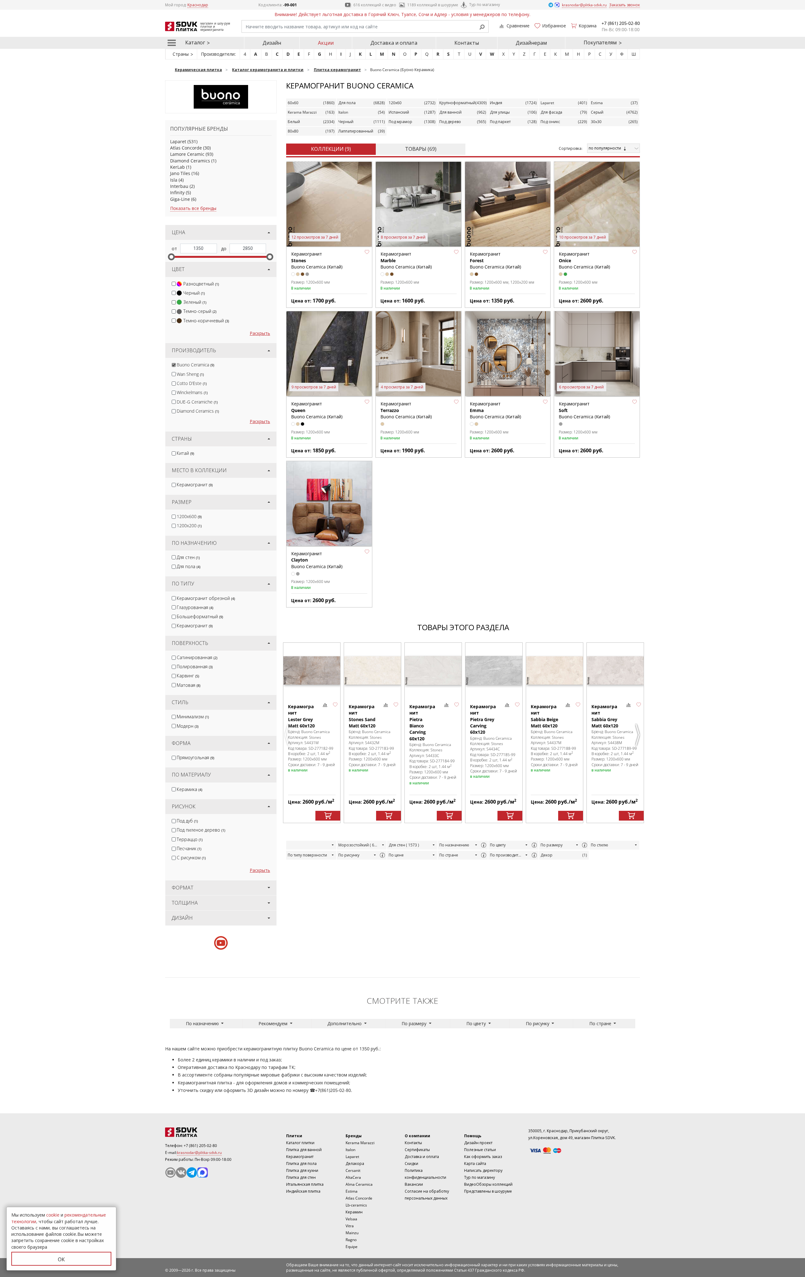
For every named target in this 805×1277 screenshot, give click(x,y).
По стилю (599, 845)
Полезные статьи (480, 1149)
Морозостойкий (358, 845)
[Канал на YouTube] (170, 1172)
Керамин (354, 1212)
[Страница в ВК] (181, 1172)
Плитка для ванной (304, 1149)
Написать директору (483, 1170)
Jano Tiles (180, 173)
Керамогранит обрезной (206, 598)
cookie (52, 1215)
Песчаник (189, 848)
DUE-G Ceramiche (197, 402)
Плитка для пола (301, 1163)
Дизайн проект (478, 1142)
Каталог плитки (300, 1142)
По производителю (507, 855)
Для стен (188, 557)
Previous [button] (287, 735)
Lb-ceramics (356, 1205)
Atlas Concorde (186, 148)
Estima (352, 1191)
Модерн (187, 726)
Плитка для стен (301, 1177)
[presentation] (174, 284)
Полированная (195, 667)
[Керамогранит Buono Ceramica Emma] (508, 354)
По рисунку (348, 855)
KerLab (177, 167)
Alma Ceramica (359, 1184)
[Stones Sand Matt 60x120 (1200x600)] (372, 670)
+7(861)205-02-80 (333, 1090)
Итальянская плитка (305, 1184)
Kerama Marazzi (360, 1142)
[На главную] (199, 1132)
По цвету (498, 845)
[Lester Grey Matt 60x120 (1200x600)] (311, 670)
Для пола (188, 566)
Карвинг (188, 676)
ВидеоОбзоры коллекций (488, 1184)
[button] (367, 252)
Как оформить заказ (483, 1156)
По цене (396, 855)
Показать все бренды (193, 208)
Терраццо (190, 839)
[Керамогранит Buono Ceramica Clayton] (329, 504)
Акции (326, 42)
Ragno (351, 1239)
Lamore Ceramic (187, 154)
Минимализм (193, 717)
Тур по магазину (484, 4)
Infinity (177, 192)
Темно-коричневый (206, 321)
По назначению (454, 845)
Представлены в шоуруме (488, 1191)
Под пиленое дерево (201, 830)
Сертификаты (417, 1149)
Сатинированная (197, 657)
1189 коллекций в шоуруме (432, 5)
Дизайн (272, 42)
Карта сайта (475, 1163)
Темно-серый (199, 311)
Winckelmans (192, 392)
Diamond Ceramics (190, 161)
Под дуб (187, 821)
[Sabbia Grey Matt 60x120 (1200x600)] (615, 670)
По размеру (552, 845)
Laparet (178, 141)
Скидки (411, 1163)
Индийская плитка (303, 1191)
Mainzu (352, 1232)
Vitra (350, 1226)
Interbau (179, 186)
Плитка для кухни (302, 1170)
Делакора (355, 1163)
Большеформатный (200, 616)
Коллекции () (331, 148)
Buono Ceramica (195, 365)
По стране (448, 855)
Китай (185, 453)
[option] (311, 732)
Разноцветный (201, 284)
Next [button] (638, 735)
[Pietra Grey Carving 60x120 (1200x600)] (493, 670)
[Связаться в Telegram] (551, 4)
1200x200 (189, 525)
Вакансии (414, 1184)
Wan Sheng (190, 374)
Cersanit (353, 1170)
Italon (350, 1149)
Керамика (189, 789)
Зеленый (194, 302)
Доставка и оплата (393, 42)
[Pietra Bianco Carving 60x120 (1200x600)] (433, 670)
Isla (173, 180)
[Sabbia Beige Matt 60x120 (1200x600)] (554, 670)
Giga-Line (180, 199)
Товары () (420, 148)
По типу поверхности (307, 855)
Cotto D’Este (192, 383)
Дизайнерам (531, 42)
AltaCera (353, 1177)
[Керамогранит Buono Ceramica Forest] (508, 204)
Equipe (352, 1246)
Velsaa (351, 1219)
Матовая (188, 685)
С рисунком (191, 858)
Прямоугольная (195, 757)
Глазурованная (195, 607)
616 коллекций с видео (374, 5)
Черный (194, 293)
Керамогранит (195, 485)
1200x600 (189, 516)
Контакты (466, 42)
